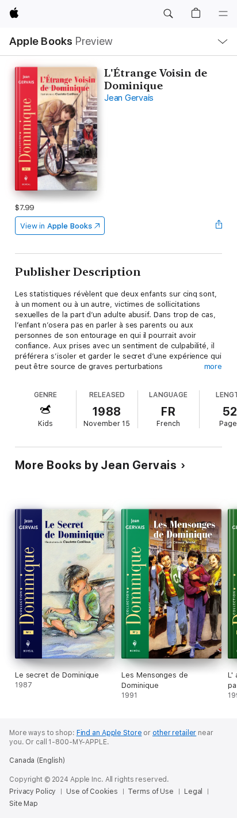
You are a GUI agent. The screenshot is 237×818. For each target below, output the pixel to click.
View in (56, 226)
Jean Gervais (129, 98)
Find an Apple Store (109, 733)
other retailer (174, 733)
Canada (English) (37, 760)
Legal (193, 791)
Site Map (23, 804)
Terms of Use (151, 791)
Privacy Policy (32, 791)
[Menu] (223, 14)
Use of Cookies (91, 791)
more (213, 366)
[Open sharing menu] (218, 225)
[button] (168, 14)
